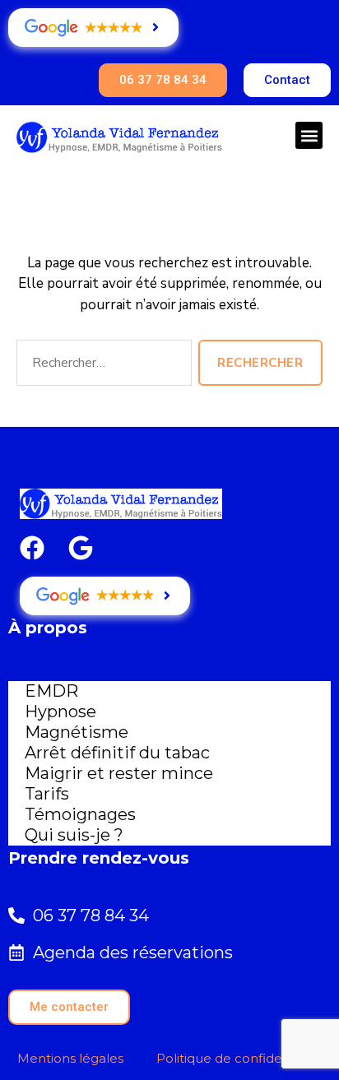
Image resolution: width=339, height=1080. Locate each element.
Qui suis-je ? (74, 835)
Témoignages (80, 814)
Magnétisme (76, 732)
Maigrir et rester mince (119, 773)
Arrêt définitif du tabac (117, 752)
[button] (309, 135)
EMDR (51, 691)
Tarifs (47, 794)
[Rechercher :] (101, 366)
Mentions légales (70, 1058)
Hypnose (60, 711)
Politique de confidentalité (239, 1058)
